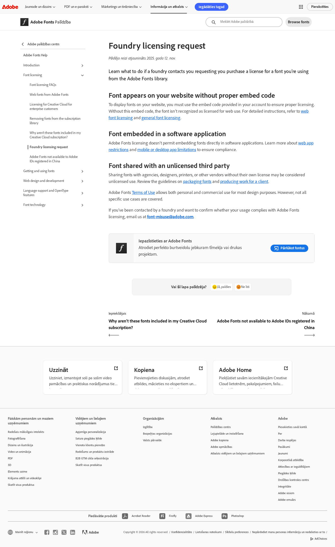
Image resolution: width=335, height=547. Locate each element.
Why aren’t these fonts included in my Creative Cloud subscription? (55, 135)
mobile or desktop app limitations (166, 149)
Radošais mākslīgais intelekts (26, 432)
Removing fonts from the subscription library (55, 121)
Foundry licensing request (49, 147)
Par (280, 433)
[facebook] (46, 532)
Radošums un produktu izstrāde (95, 451)
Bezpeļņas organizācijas (157, 433)
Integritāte (284, 486)
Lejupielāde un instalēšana (227, 433)
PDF (10, 458)
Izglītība (148, 427)
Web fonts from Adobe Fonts (49, 95)
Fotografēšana (17, 438)
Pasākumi (284, 447)
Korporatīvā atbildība (291, 460)
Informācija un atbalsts (167, 7)
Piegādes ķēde (287, 473)
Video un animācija (19, 451)
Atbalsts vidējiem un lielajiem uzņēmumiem (237, 453)
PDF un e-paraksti (76, 7)
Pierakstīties (320, 7)
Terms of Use (143, 192)
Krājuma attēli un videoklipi (24, 478)
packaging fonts (197, 181)
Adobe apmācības (221, 447)
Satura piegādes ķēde (89, 438)
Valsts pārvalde (152, 440)
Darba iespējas (287, 440)
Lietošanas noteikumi (208, 532)
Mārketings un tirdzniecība (119, 7)
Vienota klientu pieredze (90, 445)
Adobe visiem (286, 493)
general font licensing (161, 117)
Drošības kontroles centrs (293, 480)
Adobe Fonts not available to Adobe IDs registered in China (54, 159)
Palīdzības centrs (221, 427)
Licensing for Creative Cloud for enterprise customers (51, 106)
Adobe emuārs (287, 499)
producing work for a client (244, 181)
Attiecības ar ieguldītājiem (294, 466)
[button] (301, 7)
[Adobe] (10, 6)
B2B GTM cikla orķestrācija (92, 458)
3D (9, 465)
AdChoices (321, 538)
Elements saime (17, 471)
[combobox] (244, 22)
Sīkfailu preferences (237, 532)
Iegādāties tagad (211, 7)
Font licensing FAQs (43, 85)
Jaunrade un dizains (38, 7)
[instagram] (55, 532)
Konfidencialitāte (181, 532)
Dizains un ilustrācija (20, 445)
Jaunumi (283, 453)
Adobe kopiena (220, 440)
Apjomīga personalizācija (91, 432)
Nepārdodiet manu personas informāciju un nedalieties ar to (288, 532)
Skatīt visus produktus (21, 485)
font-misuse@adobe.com (170, 216)
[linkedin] (72, 532)
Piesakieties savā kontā (292, 427)
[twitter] (64, 532)
